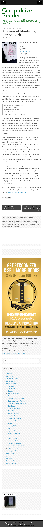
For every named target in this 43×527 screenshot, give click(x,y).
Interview (9, 458)
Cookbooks (11, 406)
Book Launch (10, 381)
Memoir (10, 428)
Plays (9, 436)
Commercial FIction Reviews (17, 403)
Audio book (11, 388)
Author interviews (12, 378)
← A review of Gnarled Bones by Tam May (10, 207)
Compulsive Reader (17, 13)
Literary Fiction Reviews (16, 426)
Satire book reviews (14, 443)
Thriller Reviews (13, 448)
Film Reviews (10, 453)
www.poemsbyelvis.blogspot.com (18, 192)
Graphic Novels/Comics (15, 416)
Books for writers (13, 393)
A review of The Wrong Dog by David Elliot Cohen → (32, 208)
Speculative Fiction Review (17, 446)
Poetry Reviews (16, 28)
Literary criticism (11, 461)
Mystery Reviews (13, 431)
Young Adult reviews (14, 451)
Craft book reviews (14, 408)
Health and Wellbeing (15, 418)
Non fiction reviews (14, 433)
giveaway (9, 456)
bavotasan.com (30, 525)
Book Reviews (6, 28)
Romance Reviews (14, 441)
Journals (11, 423)
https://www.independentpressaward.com (15, 353)
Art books (9, 376)
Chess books (12, 396)
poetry (9, 198)
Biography (11, 391)
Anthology (9, 373)
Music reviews (11, 463)
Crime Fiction (12, 411)
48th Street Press (25, 51)
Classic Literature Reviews (16, 401)
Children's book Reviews (16, 398)
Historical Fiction (13, 421)
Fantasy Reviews (13, 413)
